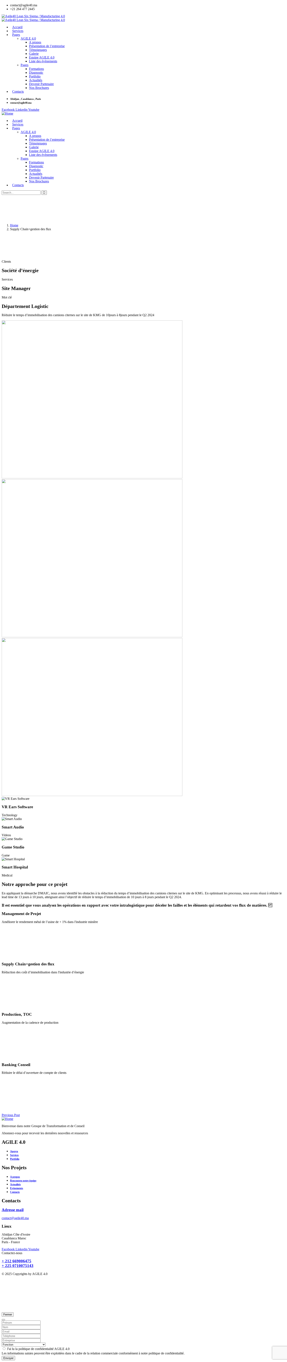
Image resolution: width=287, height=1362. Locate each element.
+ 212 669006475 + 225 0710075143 (17, 1263)
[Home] (7, 113)
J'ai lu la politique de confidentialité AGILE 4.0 (38, 1349)
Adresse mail (13, 1210)
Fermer (7, 1314)
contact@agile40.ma (15, 1218)
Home (14, 225)
